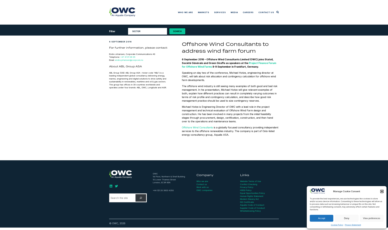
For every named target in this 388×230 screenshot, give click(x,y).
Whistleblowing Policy (250, 211)
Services (220, 12)
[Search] (140, 198)
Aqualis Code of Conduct (252, 205)
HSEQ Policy (245, 190)
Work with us (202, 187)
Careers (248, 12)
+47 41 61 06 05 (127, 57)
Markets (203, 12)
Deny (346, 218)
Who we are (185, 12)
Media (234, 12)
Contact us (266, 12)
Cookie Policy (337, 225)
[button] (381, 191)
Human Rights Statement (251, 196)
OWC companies (204, 190)
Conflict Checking (248, 184)
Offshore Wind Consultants (197, 127)
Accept (321, 218)
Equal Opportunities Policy (252, 193)
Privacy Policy (246, 187)
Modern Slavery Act (249, 199)
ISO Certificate (247, 202)
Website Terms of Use (250, 181)
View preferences (371, 218)
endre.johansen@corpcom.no (129, 60)
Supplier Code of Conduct (252, 208)
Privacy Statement (353, 225)
